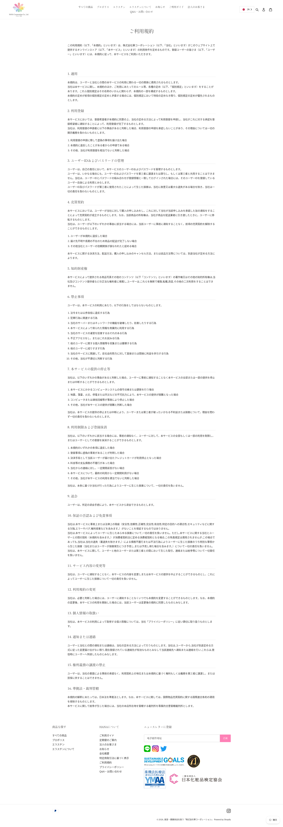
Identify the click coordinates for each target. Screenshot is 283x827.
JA (248, 9)
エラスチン (58, 744)
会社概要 (104, 753)
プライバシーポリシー (111, 767)
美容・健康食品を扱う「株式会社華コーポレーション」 (188, 819)
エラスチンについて (63, 749)
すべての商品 (59, 735)
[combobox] (246, 9)
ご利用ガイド (106, 735)
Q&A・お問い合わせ (110, 771)
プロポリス (58, 740)
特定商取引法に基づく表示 (114, 758)
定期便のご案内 (108, 740)
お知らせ (104, 749)
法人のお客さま (108, 744)
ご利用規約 (105, 762)
